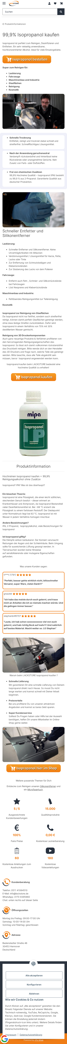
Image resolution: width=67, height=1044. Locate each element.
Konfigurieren (34, 984)
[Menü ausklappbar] (4, 2)
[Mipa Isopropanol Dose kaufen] (33, 423)
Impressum (10, 1034)
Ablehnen (34, 993)
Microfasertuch (35, 789)
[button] (49, 3)
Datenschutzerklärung (31, 1034)
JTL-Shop (39, 1040)
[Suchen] (61, 11)
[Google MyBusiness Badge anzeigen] (4, 1038)
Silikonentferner (48, 786)
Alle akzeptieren (34, 975)
